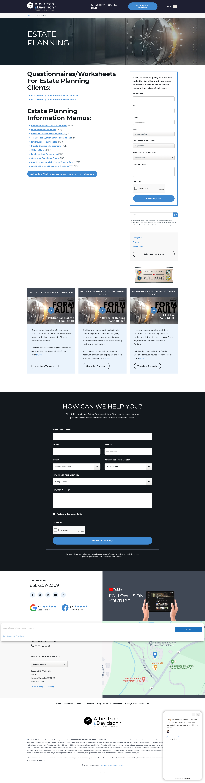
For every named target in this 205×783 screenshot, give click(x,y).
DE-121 (142, 358)
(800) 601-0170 (105, 6)
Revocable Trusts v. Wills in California (49, 125)
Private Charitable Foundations (46, 146)
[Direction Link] (141, 659)
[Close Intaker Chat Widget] (198, 714)
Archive (136, 242)
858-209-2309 (44, 585)
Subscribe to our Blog (154, 254)
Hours (49, 686)
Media (78, 703)
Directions (36, 686)
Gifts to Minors (38, 150)
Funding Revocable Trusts (43, 129)
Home (29, 15)
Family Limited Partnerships (44, 154)
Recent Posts (138, 246)
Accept (188, 629)
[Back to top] (102, 774)
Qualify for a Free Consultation (142, 6)
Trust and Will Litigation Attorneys (111, 765)
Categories (138, 237)
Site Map (107, 703)
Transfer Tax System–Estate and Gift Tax (51, 137)
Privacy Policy (20, 636)
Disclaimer (117, 703)
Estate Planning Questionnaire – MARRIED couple (54, 95)
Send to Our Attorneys (102, 540)
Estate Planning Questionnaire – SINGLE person (53, 99)
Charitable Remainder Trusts (45, 158)
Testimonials (88, 703)
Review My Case (153, 198)
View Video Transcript (45, 366)
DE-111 (39, 354)
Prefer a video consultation (70, 514)
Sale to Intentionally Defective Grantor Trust (52, 162)
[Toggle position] (193, 714)
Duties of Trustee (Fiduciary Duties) (48, 133)
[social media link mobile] (32, 595)
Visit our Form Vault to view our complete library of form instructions (62, 174)
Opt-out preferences (9, 636)
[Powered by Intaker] (187, 778)
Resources (68, 703)
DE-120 (108, 358)
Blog (99, 703)
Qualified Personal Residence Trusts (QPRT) (52, 166)
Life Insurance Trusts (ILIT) (44, 142)
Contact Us (144, 703)
